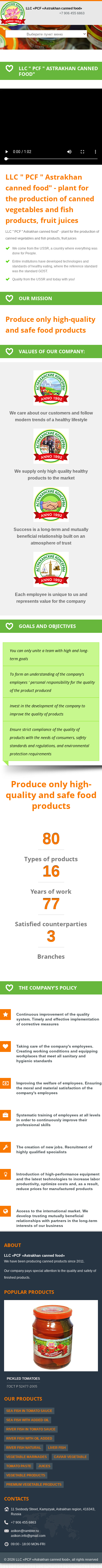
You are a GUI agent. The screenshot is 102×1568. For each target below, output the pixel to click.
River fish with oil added (29, 1438)
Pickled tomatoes (23, 1379)
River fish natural (23, 1448)
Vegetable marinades (26, 1457)
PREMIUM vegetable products (33, 1484)
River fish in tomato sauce (30, 1429)
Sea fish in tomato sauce (29, 1411)
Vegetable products (25, 1475)
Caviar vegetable (70, 1457)
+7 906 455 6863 (72, 13)
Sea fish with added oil (27, 1420)
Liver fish (57, 1448)
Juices (44, 1466)
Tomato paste (18, 1466)
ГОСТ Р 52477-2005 (22, 1386)
